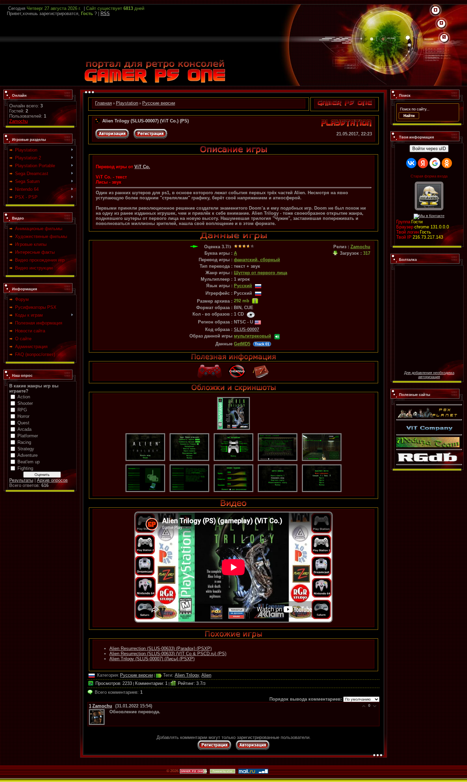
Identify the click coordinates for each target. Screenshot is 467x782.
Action (23, 396)
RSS (105, 13)
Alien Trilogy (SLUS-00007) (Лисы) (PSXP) (152, 658)
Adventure (27, 455)
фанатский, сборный (257, 259)
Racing (24, 442)
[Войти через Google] (434, 163)
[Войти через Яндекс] (423, 163)
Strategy (25, 448)
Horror (23, 416)
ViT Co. (142, 166)
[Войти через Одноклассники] (447, 163)
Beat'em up (28, 461)
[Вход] (444, 37)
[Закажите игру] (260, 367)
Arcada (24, 429)
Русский (243, 285)
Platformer (27, 435)
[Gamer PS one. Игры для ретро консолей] (154, 61)
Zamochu (18, 121)
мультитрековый (252, 336)
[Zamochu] (108, 712)
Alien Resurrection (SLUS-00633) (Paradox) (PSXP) (160, 648)
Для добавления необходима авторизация (429, 375)
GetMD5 (242, 343)
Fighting (25, 468)
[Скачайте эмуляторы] (210, 367)
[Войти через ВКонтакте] (411, 163)
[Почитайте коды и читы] (236, 367)
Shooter (25, 403)
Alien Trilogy (187, 675)
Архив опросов (52, 480)
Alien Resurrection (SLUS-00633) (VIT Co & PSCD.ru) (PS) (167, 653)
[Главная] (435, 10)
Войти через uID (429, 148)
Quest (23, 422)
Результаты (21, 480)
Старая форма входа (429, 176)
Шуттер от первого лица (260, 272)
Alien (206, 675)
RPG (22, 409)
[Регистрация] (441, 23)
